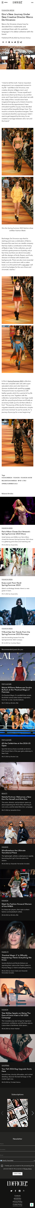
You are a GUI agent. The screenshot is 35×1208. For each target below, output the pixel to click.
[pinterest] (9, 42)
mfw (19, 481)
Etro (17, 90)
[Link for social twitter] (11, 1191)
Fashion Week (8, 10)
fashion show (26, 478)
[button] (33, 1113)
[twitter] (15, 42)
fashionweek (7, 478)
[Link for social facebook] (15, 1191)
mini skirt (25, 265)
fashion (16, 478)
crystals (27, 388)
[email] (3, 42)
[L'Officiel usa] (17, 2)
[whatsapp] (18, 42)
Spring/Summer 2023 (15, 381)
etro (24, 481)
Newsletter (17, 1199)
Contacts (17, 1196)
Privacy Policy (28, 1169)
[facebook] (6, 42)
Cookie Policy (17, 1205)
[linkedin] (12, 42)
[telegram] (21, 42)
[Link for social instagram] (20, 1191)
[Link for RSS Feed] (24, 1191)
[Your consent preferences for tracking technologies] (32, 1205)
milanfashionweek (9, 481)
